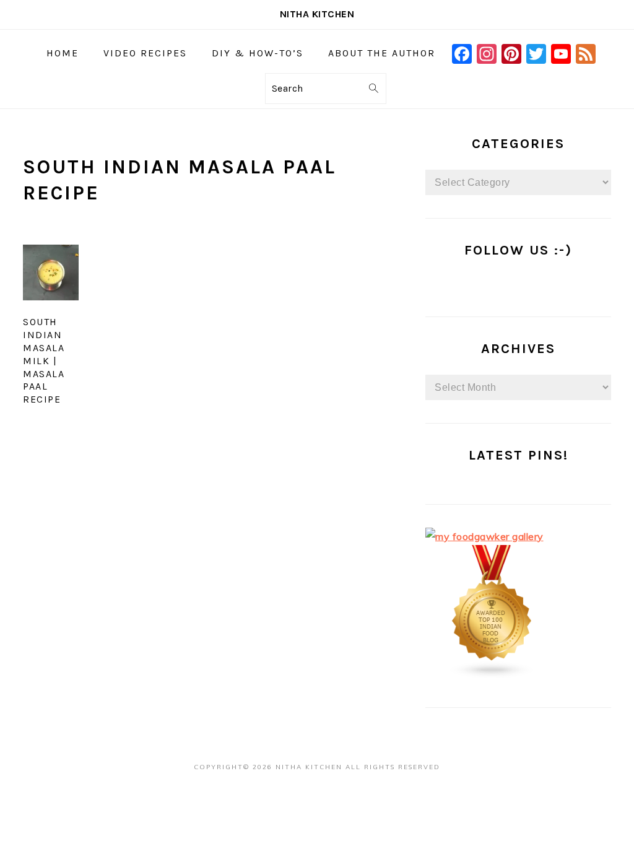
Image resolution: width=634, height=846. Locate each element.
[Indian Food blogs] (492, 675)
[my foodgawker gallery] (484, 536)
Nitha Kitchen (317, 14)
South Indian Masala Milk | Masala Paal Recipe (43, 360)
